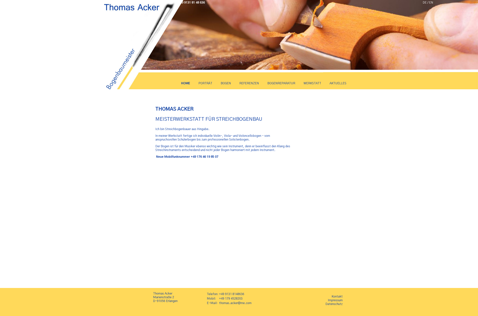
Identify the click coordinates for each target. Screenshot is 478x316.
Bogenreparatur (281, 83)
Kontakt (337, 296)
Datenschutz (334, 304)
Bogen (226, 83)
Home (185, 83)
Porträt (205, 83)
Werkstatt (312, 83)
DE (425, 2)
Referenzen (249, 83)
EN (431, 2)
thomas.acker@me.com (235, 303)
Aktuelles (338, 83)
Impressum (335, 300)
